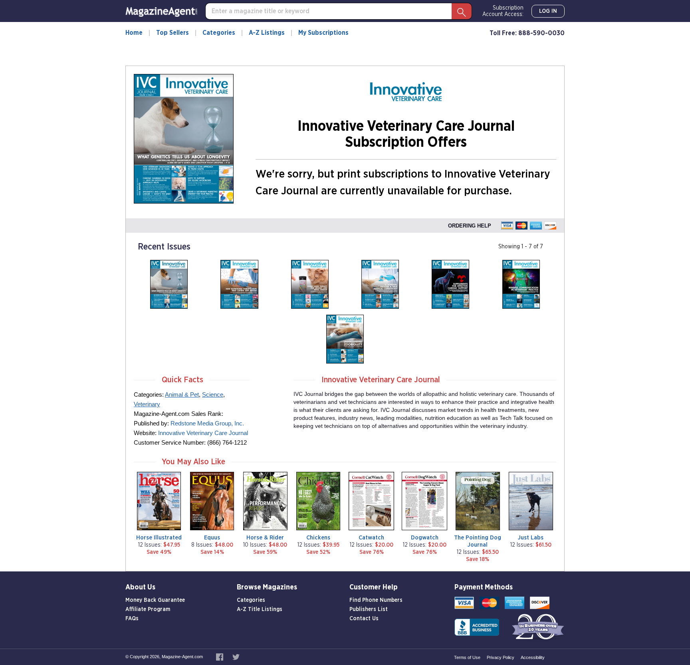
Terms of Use (467, 657)
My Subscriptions (323, 33)
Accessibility (533, 657)
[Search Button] (462, 11)
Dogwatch (424, 538)
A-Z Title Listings (259, 609)
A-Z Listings (267, 33)
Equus (212, 538)
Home (134, 33)
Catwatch (371, 538)
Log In (548, 11)
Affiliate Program (147, 609)
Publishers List (368, 609)
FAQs (132, 618)
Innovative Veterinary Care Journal (203, 432)
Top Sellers (172, 33)
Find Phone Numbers (375, 600)
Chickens (318, 538)
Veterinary (147, 404)
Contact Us (364, 618)
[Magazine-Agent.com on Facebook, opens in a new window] (220, 656)
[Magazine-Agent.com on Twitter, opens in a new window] (236, 656)
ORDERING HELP (469, 226)
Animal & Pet (182, 394)
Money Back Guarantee (155, 600)
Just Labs (530, 538)
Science (212, 394)
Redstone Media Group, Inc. (207, 423)
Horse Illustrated (159, 538)
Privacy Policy (500, 657)
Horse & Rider (265, 538)
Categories (218, 33)
